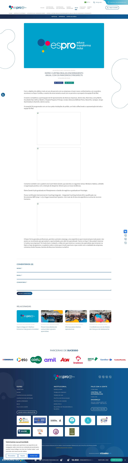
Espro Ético (57, 404)
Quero (70, 7)
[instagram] (125, 235)
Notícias (54, 16)
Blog (76, 7)
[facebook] (100, 377)
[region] (22, 449)
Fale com (83, 7)
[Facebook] (58, 83)
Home (10, 13)
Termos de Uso (58, 395)
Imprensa (62, 16)
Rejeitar (22, 456)
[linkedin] (125, 239)
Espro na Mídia (71, 16)
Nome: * (19, 268)
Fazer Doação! (116, 460)
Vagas (42, 7)
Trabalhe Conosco (60, 392)
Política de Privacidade (62, 398)
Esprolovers (58, 389)
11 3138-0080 (94, 389)
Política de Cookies (60, 401)
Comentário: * (22, 282)
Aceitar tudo (33, 456)
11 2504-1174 (94, 397)
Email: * (19, 275)
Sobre (89, 7)
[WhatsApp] (69, 83)
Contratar (50, 7)
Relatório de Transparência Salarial (63, 408)
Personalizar (11, 456)
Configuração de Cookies (64, 447)
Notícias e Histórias (20, 13)
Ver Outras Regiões (99, 409)
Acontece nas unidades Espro (36, 13)
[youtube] (125, 243)
